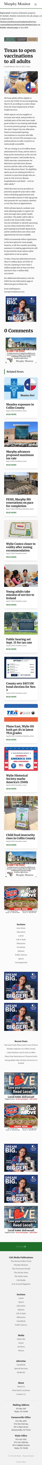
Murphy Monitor (21, 1265)
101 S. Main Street (21, 1427)
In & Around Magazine (21, 1284)
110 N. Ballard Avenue (21, 1445)
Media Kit (21, 1372)
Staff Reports (10, 67)
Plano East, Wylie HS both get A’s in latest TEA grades (20, 730)
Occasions (21, 947)
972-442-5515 (21, 1439)
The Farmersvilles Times (21, 1261)
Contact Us (21, 1394)
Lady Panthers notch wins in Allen (21, 1052)
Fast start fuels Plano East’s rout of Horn (21, 1045)
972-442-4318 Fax (21, 1442)
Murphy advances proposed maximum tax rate (20, 455)
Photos (21, 1350)
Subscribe (21, 1339)
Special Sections (21, 1368)
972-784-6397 (21, 1421)
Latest (28, 67)
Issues (21, 1343)
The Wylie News (21, 1276)
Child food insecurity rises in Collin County (20, 836)
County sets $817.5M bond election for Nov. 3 (21, 687)
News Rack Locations (21, 1390)
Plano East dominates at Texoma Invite (21, 1056)
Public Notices (21, 955)
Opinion (21, 951)
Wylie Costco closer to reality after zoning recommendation (20, 547)
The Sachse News (21, 1272)
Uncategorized (21, 962)
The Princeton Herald (21, 1269)
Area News (18, 411)
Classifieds (21, 1321)
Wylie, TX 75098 (21, 1411)
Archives (21, 1347)
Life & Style (21, 939)
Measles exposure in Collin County (20, 406)
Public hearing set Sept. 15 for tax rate (19, 641)
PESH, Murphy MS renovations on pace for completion (19, 503)
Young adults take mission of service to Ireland (20, 595)
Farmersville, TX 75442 (21, 1430)
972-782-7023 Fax (21, 1424)
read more (11, 414)
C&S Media (21, 1280)
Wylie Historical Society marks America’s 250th (17, 779)
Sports (21, 959)
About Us (21, 1386)
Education (26, 509)
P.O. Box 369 (21, 1408)
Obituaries (21, 943)
